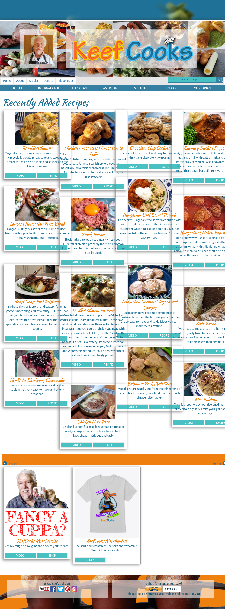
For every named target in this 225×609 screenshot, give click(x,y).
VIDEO (20, 175)
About (20, 80)
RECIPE (52, 175)
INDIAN (171, 88)
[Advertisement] (112, 8)
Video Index (65, 80)
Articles (33, 80)
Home (7, 80)
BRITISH (18, 88)
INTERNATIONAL (49, 88)
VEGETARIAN (202, 88)
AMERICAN (110, 88)
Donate (48, 80)
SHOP (52, 555)
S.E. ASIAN (141, 88)
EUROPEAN (79, 88)
